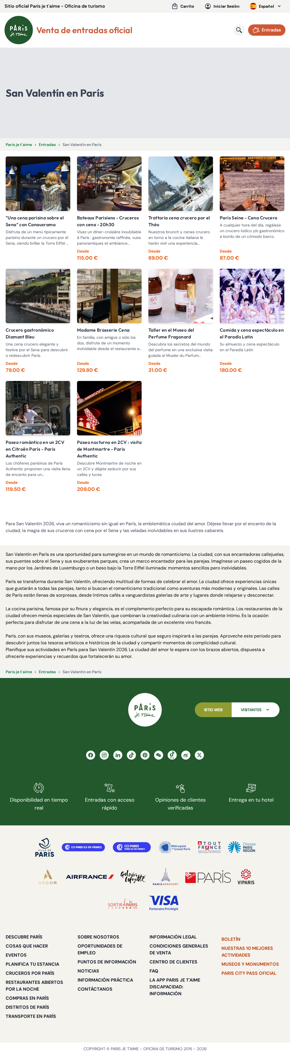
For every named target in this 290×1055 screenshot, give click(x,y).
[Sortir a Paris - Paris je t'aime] (122, 903)
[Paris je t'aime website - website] (19, 30)
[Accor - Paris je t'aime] (47, 877)
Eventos (16, 955)
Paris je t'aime (19, 144)
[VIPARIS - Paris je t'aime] (246, 877)
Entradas (47, 144)
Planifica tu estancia (32, 964)
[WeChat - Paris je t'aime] (158, 755)
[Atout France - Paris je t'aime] (209, 847)
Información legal (173, 937)
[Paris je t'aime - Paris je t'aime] (145, 710)
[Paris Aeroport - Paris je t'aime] (165, 877)
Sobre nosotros (98, 937)
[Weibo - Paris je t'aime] (185, 755)
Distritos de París (27, 1007)
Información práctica (105, 980)
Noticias (88, 971)
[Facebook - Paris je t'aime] (90, 755)
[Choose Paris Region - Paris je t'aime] (241, 847)
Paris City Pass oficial (248, 973)
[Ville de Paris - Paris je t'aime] (45, 847)
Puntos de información (107, 962)
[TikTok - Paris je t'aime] (131, 755)
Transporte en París (31, 1016)
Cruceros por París (30, 973)
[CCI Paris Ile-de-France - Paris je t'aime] (83, 847)
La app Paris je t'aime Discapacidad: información (175, 987)
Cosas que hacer (27, 946)
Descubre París (24, 937)
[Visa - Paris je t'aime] (164, 903)
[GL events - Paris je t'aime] (208, 876)
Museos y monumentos (250, 964)
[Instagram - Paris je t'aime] (104, 755)
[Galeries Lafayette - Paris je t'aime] (133, 877)
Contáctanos (95, 989)
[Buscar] (239, 30)
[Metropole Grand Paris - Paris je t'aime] (174, 847)
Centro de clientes (173, 962)
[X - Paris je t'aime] (199, 755)
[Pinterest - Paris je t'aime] (145, 755)
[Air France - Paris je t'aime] (90, 876)
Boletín (230, 939)
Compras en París (27, 998)
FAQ (154, 971)
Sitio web (213, 709)
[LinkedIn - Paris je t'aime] (117, 755)
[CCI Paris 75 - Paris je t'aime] (132, 847)
